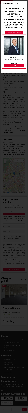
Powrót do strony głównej (14, 33)
